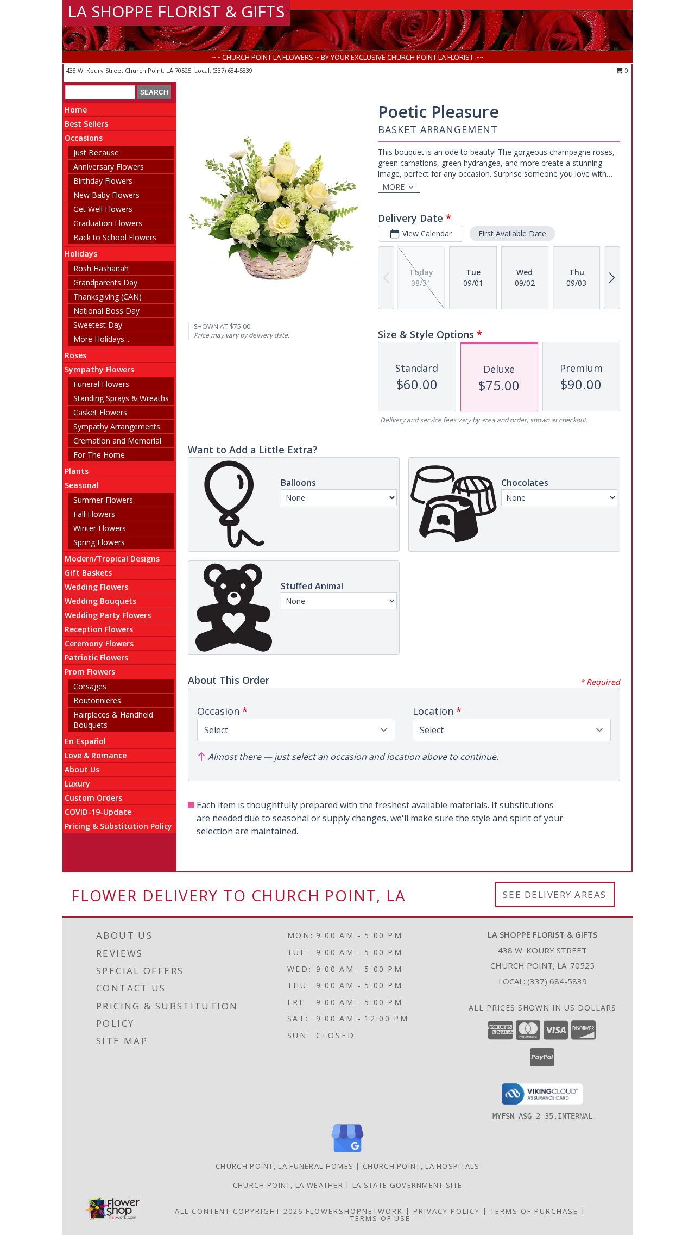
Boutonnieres (97, 700)
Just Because (96, 152)
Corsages (89, 686)
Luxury (77, 783)
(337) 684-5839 (232, 70)
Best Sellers (86, 123)
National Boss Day (106, 310)
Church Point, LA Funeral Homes (284, 1166)
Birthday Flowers (102, 181)
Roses (75, 355)
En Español (85, 741)
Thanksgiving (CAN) (107, 296)
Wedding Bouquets (100, 601)
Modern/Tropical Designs (112, 558)
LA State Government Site (407, 1185)
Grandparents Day (105, 282)
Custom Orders (93, 798)
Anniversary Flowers (108, 166)
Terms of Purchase (534, 1211)
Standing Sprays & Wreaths (121, 398)
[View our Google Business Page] (347, 1152)
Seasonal (82, 485)
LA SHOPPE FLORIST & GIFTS (176, 11)
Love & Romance (96, 755)
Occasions (84, 138)
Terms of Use (380, 1218)
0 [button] (626, 70)
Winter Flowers (99, 528)
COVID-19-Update (98, 812)
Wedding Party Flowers (108, 615)
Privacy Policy (446, 1211)
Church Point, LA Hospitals (421, 1166)
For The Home (99, 455)
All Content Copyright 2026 (239, 1211)
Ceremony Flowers (99, 643)
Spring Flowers (99, 542)
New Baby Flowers (106, 195)
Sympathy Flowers (99, 369)
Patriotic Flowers (96, 657)
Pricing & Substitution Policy (118, 826)
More (393, 187)
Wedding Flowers (96, 587)
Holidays (81, 253)
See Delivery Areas (554, 894)
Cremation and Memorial (117, 440)
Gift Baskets (88, 572)
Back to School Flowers (114, 237)
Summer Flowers (103, 500)
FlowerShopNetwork (354, 1211)
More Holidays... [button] (101, 339)
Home (76, 109)
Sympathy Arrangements (116, 426)
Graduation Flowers (107, 223)
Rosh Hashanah (101, 268)
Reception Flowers (99, 629)
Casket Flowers (100, 412)
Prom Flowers (90, 671)
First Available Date (512, 233)
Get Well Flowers (102, 209)
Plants (77, 471)
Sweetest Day (97, 325)
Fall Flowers (94, 514)
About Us (82, 769)
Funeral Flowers (101, 384)
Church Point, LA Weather (288, 1185)
